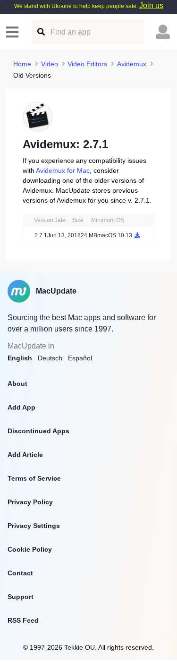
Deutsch (50, 358)
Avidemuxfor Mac (63, 170)
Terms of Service (34, 478)
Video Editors (87, 64)
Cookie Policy (30, 549)
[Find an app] (40, 32)
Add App (21, 407)
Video (49, 64)
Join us (151, 5)
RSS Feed (23, 620)
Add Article (25, 454)
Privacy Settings (34, 525)
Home (22, 64)
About (17, 383)
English (20, 358)
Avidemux (131, 64)
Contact (20, 573)
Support (21, 596)
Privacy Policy (30, 502)
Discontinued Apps (38, 431)
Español (80, 358)
